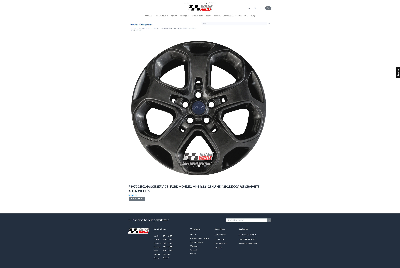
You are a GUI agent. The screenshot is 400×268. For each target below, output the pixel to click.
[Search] (249, 8)
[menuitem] (149, 16)
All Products (134, 25)
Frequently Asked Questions (199, 238)
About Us (193, 234)
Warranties (194, 246)
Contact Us (194, 250)
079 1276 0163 (249, 239)
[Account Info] (255, 8)
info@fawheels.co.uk (250, 243)
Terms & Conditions (196, 242)
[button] (137, 199)
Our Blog (193, 254)
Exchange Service (146, 25)
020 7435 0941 (250, 235)
